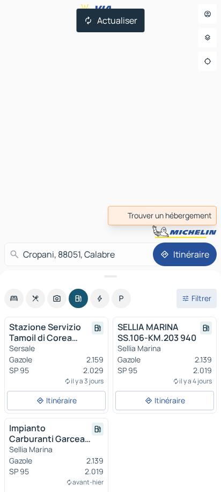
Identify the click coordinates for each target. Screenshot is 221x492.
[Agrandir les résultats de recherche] (110, 276)
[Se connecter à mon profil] (207, 14)
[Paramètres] (207, 37)
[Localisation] (207, 61)
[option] (14, 298)
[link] (162, 215)
